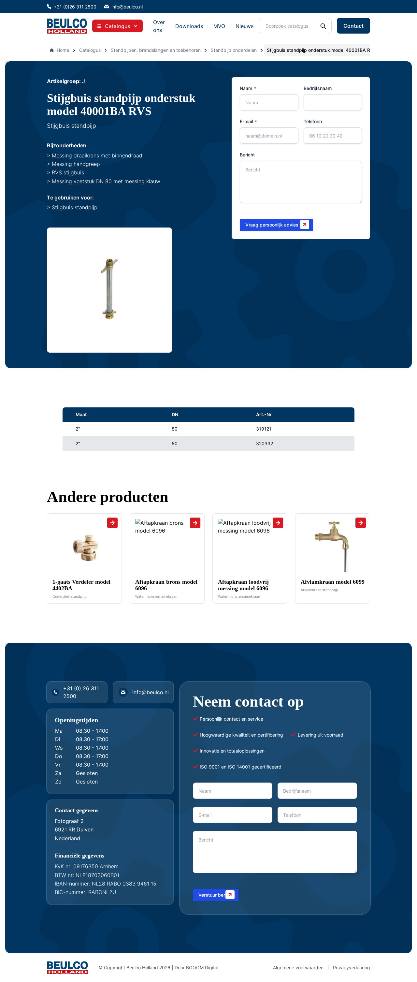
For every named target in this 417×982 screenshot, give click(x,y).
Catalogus (90, 50)
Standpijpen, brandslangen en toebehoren (156, 50)
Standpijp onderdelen (234, 50)
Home (63, 50)
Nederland (67, 838)
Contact (353, 25)
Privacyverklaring (351, 967)
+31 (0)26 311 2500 (75, 6)
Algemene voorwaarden (298, 967)
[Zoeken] (323, 26)
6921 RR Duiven (74, 829)
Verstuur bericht (215, 895)
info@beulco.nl (127, 6)
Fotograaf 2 (69, 821)
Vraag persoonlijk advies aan (276, 224)
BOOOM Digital (202, 967)
